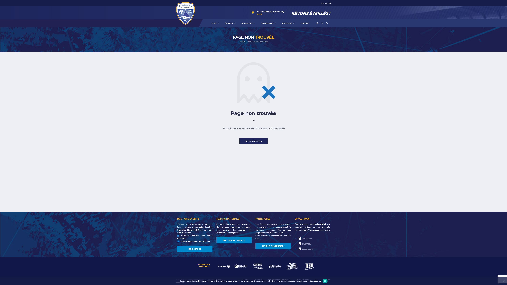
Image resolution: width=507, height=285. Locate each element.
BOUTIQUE (287, 23)
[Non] (503, 281)
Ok (325, 281)
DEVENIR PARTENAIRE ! (273, 246)
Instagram (307, 249)
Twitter (306, 244)
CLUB (213, 23)
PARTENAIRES (267, 23)
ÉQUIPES (229, 23)
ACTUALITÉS (246, 23)
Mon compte (326, 3)
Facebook (306, 239)
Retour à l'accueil (253, 141)
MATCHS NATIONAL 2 (234, 240)
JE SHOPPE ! (195, 249)
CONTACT (305, 23)
